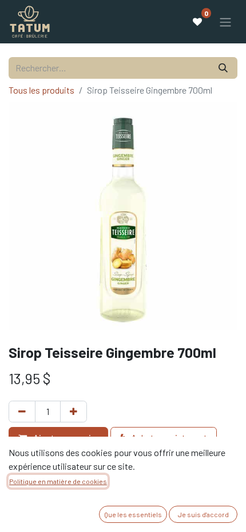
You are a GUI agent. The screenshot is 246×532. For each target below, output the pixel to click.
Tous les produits (41, 89)
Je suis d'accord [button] (203, 514)
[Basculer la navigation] (225, 21)
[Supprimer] (22, 411)
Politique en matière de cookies (58, 481)
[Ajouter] (73, 411)
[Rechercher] (223, 68)
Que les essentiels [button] (133, 514)
